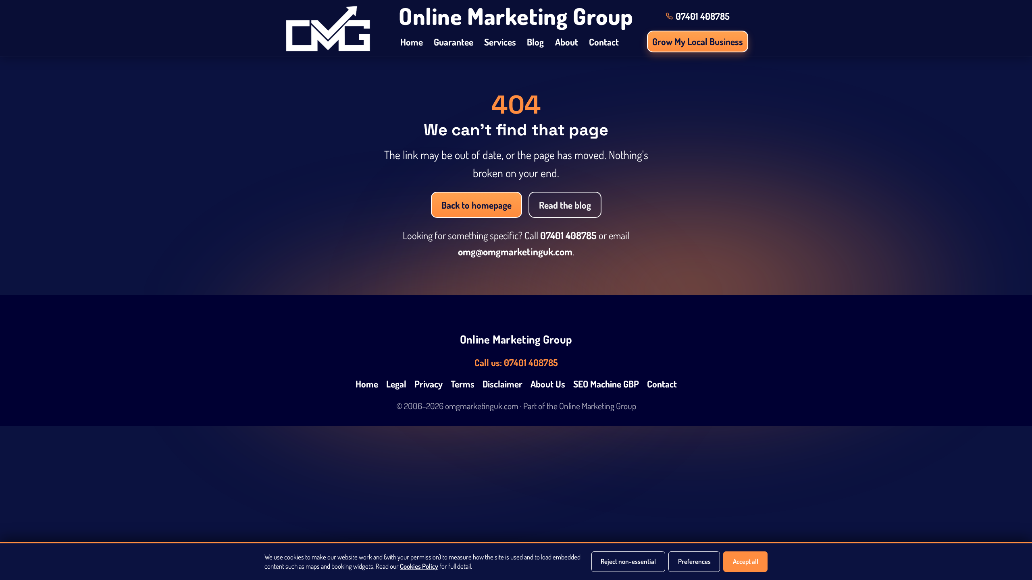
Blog (535, 42)
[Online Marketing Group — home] (328, 28)
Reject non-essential (628, 561)
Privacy (428, 383)
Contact (604, 42)
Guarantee (453, 42)
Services (500, 42)
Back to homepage (476, 205)
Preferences (694, 561)
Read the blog (565, 205)
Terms (462, 383)
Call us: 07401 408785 (516, 362)
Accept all (745, 561)
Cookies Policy (419, 566)
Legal (396, 383)
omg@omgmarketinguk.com (515, 251)
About (566, 42)
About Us (548, 383)
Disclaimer (502, 383)
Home (411, 42)
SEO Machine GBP (606, 383)
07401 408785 (568, 235)
